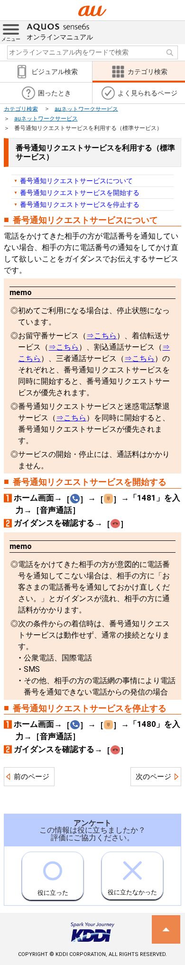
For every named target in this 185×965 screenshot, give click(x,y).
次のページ (153, 776)
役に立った (52, 892)
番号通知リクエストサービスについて (76, 181)
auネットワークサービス (86, 108)
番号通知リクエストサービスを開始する (79, 192)
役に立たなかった (132, 892)
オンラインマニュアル (60, 37)
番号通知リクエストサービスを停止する (79, 204)
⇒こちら (101, 335)
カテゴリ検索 (21, 108)
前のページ (31, 776)
